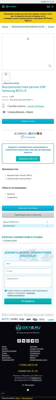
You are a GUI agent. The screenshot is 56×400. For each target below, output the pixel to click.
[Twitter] (32, 133)
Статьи (4, 353)
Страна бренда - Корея (20, 111)
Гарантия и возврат (9, 351)
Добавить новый (10, 240)
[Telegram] (32, 342)
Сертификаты (35, 353)
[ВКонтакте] (30, 133)
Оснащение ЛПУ (8, 360)
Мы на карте (29, 385)
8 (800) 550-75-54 (47, 2)
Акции (4, 346)
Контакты (5, 355)
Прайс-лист (34, 355)
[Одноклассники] (35, 133)
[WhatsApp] (28, 342)
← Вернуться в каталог (10, 83)
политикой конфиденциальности (21, 294)
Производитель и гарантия (28, 215)
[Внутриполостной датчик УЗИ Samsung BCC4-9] (28, 52)
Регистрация (27, 398)
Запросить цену (28, 121)
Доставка (33, 346)
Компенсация (35, 351)
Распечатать (30, 137)
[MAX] (37, 342)
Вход (18, 398)
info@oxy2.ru (36, 378)
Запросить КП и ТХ (28, 158)
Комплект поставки (28, 208)
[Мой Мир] (38, 133)
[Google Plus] (40, 133)
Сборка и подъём (36, 349)
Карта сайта (6, 357)
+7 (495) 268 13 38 (28, 365)
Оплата (4, 349)
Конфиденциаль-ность (38, 360)
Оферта (33, 357)
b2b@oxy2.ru (37, 380)
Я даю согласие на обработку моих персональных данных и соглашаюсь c (27, 293)
